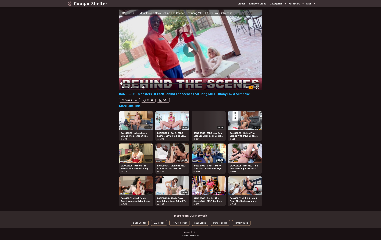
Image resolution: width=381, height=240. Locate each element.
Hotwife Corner (179, 222)
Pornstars (294, 3)
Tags (308, 3)
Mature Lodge (220, 222)
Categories (276, 3)
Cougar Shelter (90, 3)
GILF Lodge (158, 222)
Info (165, 100)
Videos (241, 3)
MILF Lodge (200, 222)
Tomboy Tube (241, 222)
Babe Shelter (139, 222)
